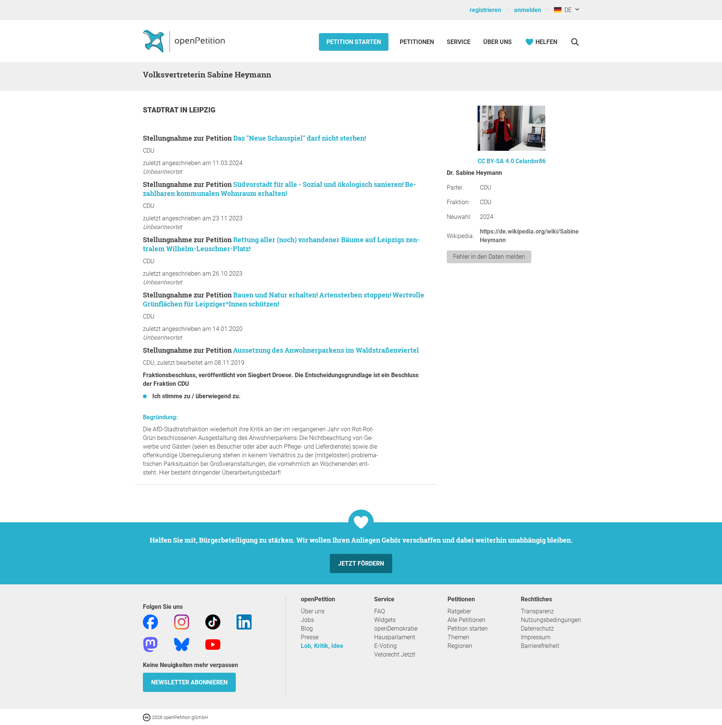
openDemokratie (395, 628)
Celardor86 (531, 161)
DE (566, 10)
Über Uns (497, 42)
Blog (307, 628)
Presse (310, 637)
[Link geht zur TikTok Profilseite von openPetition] (212, 621)
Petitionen (417, 42)
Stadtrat (161, 110)
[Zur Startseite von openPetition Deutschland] (185, 41)
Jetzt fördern (361, 563)
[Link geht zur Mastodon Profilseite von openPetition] (150, 644)
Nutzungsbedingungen (551, 619)
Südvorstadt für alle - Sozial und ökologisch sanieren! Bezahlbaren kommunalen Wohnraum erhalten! (279, 189)
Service (458, 42)
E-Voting (385, 645)
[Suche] (574, 42)
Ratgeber (459, 611)
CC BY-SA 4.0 (496, 161)
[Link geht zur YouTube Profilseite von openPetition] (212, 644)
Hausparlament (394, 637)
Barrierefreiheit (540, 645)
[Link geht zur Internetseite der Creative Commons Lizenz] (147, 716)
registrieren (485, 10)
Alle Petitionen (466, 619)
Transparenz (537, 611)
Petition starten (353, 42)
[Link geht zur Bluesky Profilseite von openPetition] (181, 644)
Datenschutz (537, 628)
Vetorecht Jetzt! (395, 654)
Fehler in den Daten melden (489, 256)
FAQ (379, 611)
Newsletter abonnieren (189, 682)
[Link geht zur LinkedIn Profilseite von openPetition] (244, 621)
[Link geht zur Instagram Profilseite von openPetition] (181, 621)
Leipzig (202, 110)
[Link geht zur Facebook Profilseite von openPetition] (150, 621)
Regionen (459, 645)
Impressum (536, 637)
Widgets (385, 619)
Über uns (313, 611)
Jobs (307, 619)
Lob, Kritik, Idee (322, 645)
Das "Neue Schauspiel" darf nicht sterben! (299, 138)
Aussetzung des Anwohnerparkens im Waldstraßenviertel (326, 350)
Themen (458, 637)
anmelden (527, 10)
